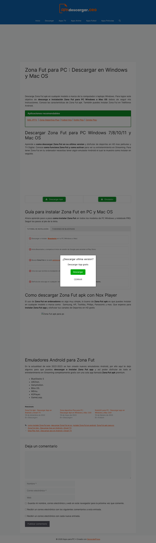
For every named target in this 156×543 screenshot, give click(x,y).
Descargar (78, 272)
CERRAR (78, 279)
